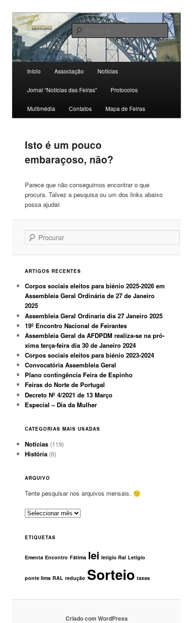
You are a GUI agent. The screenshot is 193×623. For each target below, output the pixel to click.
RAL (57, 577)
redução (75, 577)
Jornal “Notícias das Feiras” (62, 90)
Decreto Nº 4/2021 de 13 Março (68, 394)
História (36, 453)
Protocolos (124, 90)
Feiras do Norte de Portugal (65, 384)
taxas (143, 577)
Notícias (36, 444)
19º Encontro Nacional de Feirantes (76, 325)
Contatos (80, 108)
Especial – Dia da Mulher (61, 404)
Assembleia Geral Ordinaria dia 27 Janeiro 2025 (94, 315)
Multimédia (41, 108)
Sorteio (111, 574)
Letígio (136, 557)
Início (34, 71)
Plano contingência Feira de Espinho (79, 374)
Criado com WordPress (97, 618)
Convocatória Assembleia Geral (70, 364)
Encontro (56, 557)
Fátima (78, 557)
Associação (69, 71)
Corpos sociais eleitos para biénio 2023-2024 (89, 355)
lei (93, 555)
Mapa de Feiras (125, 108)
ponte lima (38, 577)
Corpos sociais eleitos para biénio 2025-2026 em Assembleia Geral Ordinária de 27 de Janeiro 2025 (95, 295)
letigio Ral (113, 557)
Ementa (34, 557)
